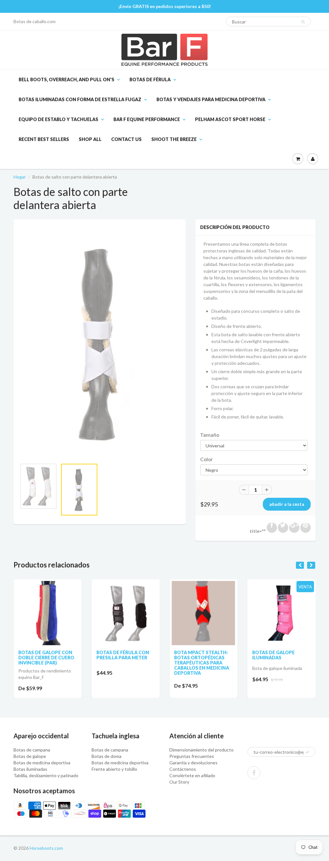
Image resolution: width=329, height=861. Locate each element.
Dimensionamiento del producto (201, 749)
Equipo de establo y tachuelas (58, 119)
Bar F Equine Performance (146, 119)
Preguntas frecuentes (191, 756)
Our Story (179, 782)
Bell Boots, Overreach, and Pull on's (66, 79)
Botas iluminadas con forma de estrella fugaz (80, 99)
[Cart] (297, 159)
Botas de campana (31, 749)
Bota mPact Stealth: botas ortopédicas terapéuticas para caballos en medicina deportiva (201, 663)
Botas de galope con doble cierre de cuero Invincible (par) (46, 657)
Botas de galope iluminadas (273, 655)
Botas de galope (29, 756)
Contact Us (126, 139)
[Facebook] (253, 772)
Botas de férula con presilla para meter (122, 655)
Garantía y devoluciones (193, 762)
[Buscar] (303, 22)
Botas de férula (150, 79)
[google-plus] (294, 528)
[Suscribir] (307, 752)
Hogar (19, 177)
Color (206, 459)
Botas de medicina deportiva (41, 762)
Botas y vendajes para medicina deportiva (210, 99)
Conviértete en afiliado (192, 775)
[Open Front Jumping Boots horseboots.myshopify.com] (99, 343)
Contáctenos (182, 769)
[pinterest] (305, 528)
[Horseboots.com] (164, 50)
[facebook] (272, 528)
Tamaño (209, 435)
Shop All (90, 139)
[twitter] (283, 528)
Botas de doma (106, 756)
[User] (312, 159)
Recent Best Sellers (44, 139)
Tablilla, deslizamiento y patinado (45, 775)
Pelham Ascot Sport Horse (230, 119)
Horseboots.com (46, 848)
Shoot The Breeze (174, 139)
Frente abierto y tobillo (114, 769)
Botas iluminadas (30, 769)
